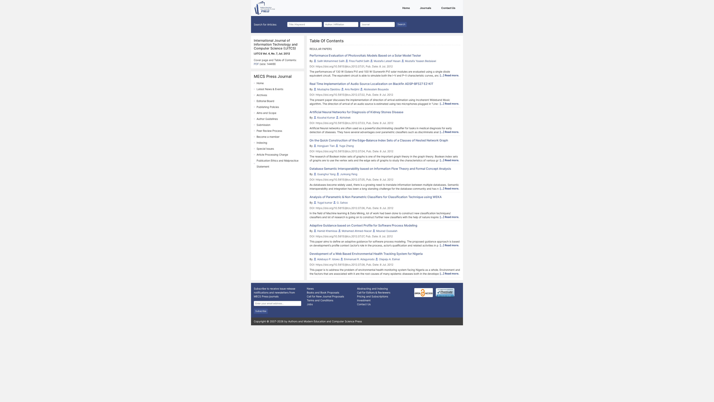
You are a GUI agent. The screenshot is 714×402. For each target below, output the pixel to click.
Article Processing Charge (272, 154)
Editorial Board (265, 101)
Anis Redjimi (352, 89)
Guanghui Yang (326, 174)
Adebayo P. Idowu (328, 259)
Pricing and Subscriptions (372, 296)
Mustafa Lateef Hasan (387, 61)
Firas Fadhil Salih (359, 61)
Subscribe (260, 311)
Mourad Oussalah (386, 230)
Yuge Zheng (346, 145)
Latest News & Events (270, 89)
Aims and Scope (266, 112)
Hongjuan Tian (326, 145)
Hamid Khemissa (327, 230)
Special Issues (265, 148)
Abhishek (345, 117)
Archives (262, 95)
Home (406, 7)
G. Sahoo (342, 202)
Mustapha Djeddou (328, 89)
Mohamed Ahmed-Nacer (357, 230)
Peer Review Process (269, 130)
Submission (263, 124)
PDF (257, 64)
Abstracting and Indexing (372, 288)
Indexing (262, 142)
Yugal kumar (324, 202)
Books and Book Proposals (323, 292)
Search (401, 24)
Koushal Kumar (326, 117)
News (310, 288)
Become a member (268, 136)
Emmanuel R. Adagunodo (359, 259)
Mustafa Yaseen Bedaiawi (420, 61)
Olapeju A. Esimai (389, 259)
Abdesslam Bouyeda (376, 89)
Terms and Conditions (320, 300)
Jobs (310, 304)
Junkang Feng (348, 174)
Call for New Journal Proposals (325, 296)
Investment (364, 300)
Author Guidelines (267, 118)
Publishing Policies (268, 107)
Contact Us (449, 7)
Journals (426, 7)
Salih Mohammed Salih (331, 61)
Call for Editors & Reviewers (373, 292)
